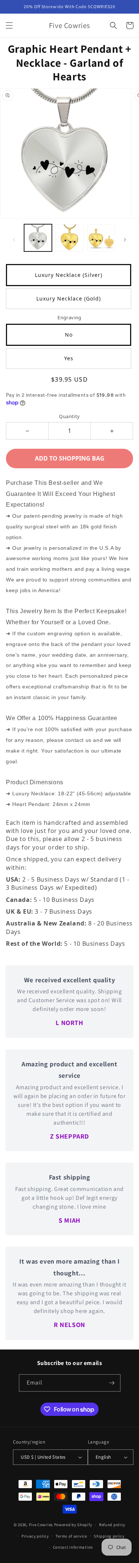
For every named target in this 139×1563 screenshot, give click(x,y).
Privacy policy (35, 1536)
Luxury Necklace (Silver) (68, 274)
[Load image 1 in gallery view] (38, 238)
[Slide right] (125, 240)
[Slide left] (14, 240)
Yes (68, 358)
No (69, 334)
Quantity (69, 416)
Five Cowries (41, 1524)
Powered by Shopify (73, 1524)
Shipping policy (109, 1536)
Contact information (73, 1547)
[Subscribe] (112, 1383)
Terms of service (71, 1536)
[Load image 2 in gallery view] (69, 238)
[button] (9, 25)
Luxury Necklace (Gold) (68, 298)
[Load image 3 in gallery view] (101, 238)
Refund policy (112, 1524)
